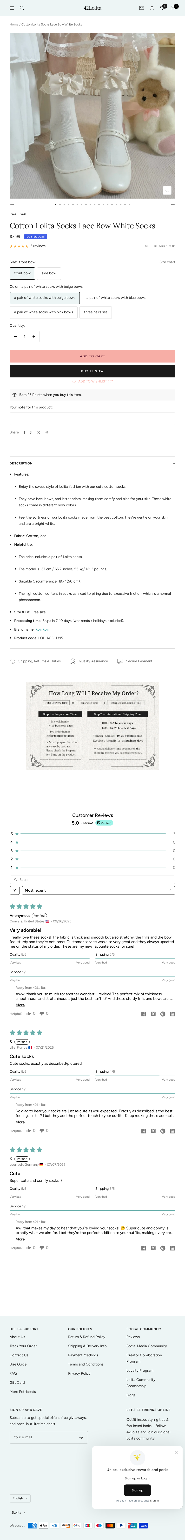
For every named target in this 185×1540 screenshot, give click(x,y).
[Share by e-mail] (46, 432)
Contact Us (19, 1355)
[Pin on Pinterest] (31, 432)
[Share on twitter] (153, 1014)
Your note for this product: (31, 407)
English (18, 1498)
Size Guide (18, 1364)
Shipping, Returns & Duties (39, 661)
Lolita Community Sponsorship (140, 1382)
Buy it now (92, 371)
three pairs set (95, 312)
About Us (17, 1337)
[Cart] (173, 8)
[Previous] (12, 204)
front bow (22, 273)
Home (14, 24)
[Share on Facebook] (25, 432)
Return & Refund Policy (86, 1337)
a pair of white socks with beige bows (44, 297)
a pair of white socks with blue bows (115, 297)
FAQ (13, 1373)
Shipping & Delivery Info (87, 1346)
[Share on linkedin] (172, 1014)
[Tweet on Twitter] (39, 432)
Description (21, 463)
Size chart (167, 262)
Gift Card (17, 1382)
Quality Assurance (93, 661)
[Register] (81, 1437)
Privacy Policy (79, 1373)
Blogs (130, 1395)
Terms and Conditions (85, 1364)
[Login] (152, 8)
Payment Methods (83, 1355)
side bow (49, 273)
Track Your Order (23, 1346)
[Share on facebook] (143, 1014)
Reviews (133, 1337)
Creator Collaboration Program (144, 1358)
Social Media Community (146, 1346)
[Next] (173, 204)
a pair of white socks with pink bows (43, 312)
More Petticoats (23, 1392)
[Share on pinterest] (163, 1014)
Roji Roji (18, 214)
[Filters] (15, 890)
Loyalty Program (139, 1370)
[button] (92, 834)
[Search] (22, 8)
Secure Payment (139, 661)
